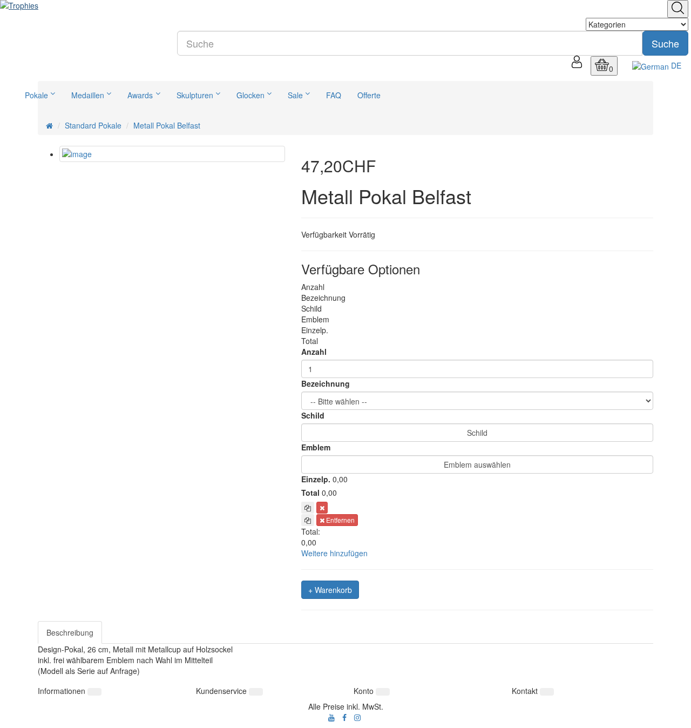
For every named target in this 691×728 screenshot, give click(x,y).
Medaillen (87, 95)
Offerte (369, 95)
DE (675, 65)
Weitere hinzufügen (334, 553)
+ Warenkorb (330, 589)
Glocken (250, 95)
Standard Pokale (93, 125)
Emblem (315, 447)
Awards (140, 95)
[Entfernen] (322, 508)
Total (310, 492)
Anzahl (314, 351)
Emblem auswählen (477, 464)
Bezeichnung (325, 383)
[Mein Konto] (577, 64)
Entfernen (339, 519)
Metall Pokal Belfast (166, 125)
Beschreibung (69, 632)
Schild (312, 415)
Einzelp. (315, 479)
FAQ (333, 95)
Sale (295, 95)
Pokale (36, 95)
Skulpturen (195, 95)
